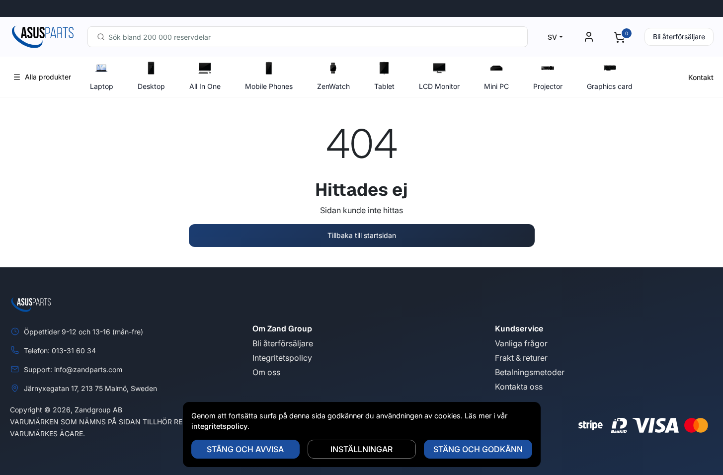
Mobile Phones (269, 86)
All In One (205, 86)
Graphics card (610, 86)
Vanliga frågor (521, 343)
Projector (547, 86)
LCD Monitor (439, 86)
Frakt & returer (521, 358)
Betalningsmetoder (529, 372)
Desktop (151, 86)
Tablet (384, 86)
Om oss (266, 372)
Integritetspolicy (282, 358)
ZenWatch (333, 86)
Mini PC (496, 86)
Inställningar (361, 449)
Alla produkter (48, 77)
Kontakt (701, 77)
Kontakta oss (519, 387)
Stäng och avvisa (245, 449)
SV (552, 37)
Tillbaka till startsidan (361, 235)
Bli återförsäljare (679, 36)
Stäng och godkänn (478, 449)
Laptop (101, 86)
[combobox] (307, 36)
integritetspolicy (219, 426)
